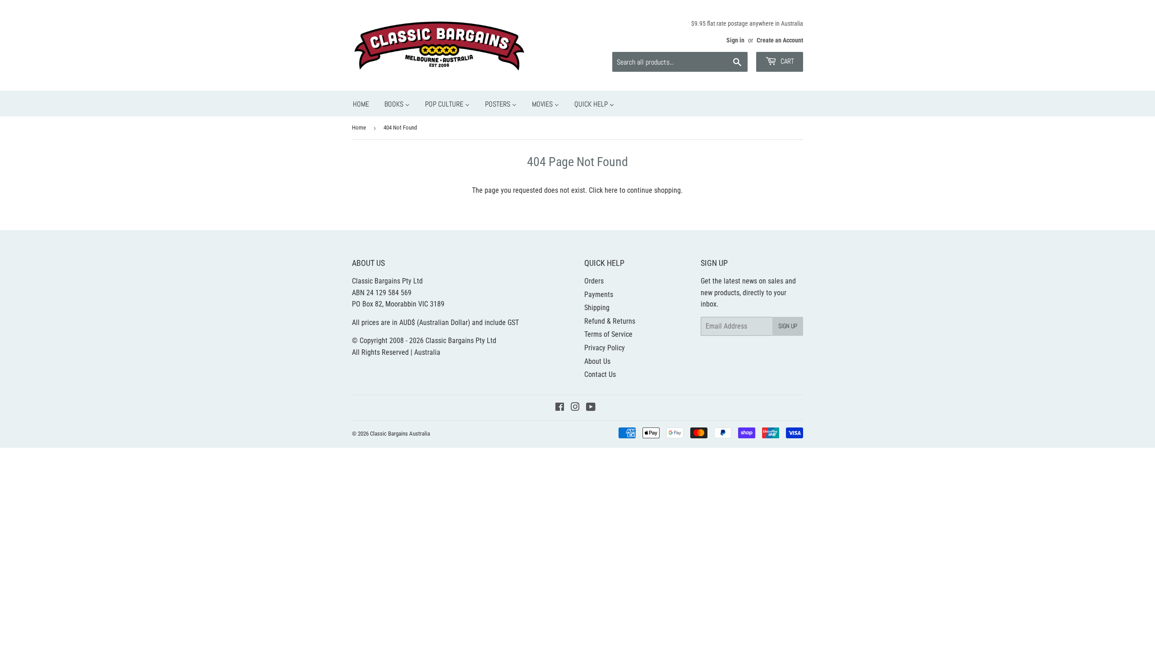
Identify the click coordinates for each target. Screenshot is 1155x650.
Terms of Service (608, 334)
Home (359, 127)
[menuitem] (361, 103)
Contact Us (600, 374)
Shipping (597, 307)
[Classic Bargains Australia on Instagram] (575, 408)
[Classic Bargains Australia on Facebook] (559, 408)
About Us (597, 361)
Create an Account (780, 40)
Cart (786, 61)
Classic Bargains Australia (400, 433)
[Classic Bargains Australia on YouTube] (591, 408)
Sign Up (787, 326)
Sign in (735, 40)
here (611, 190)
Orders (594, 281)
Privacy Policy (604, 348)
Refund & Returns (609, 321)
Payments (598, 294)
